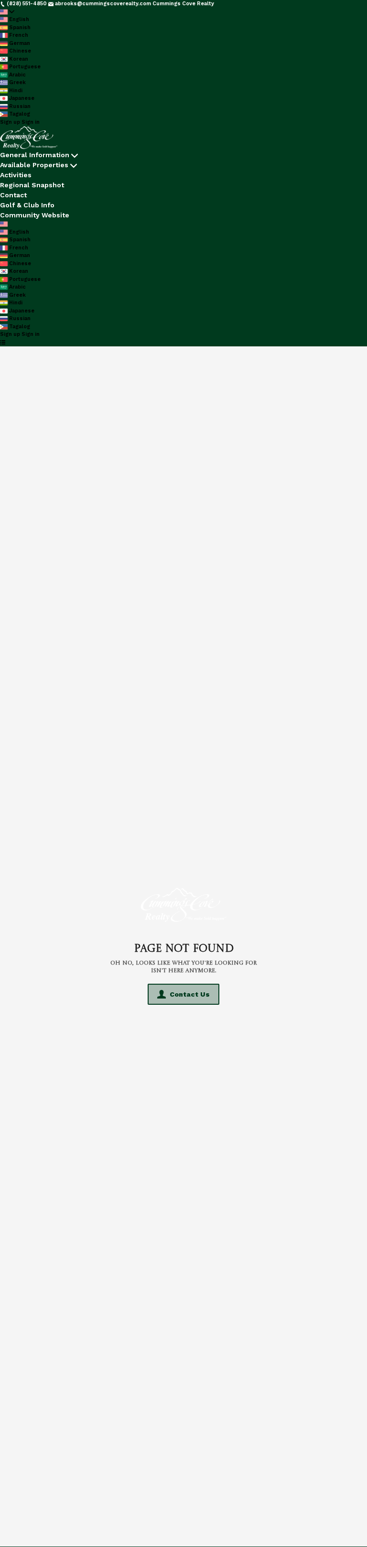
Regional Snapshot (32, 185)
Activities (16, 175)
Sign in (31, 122)
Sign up (10, 122)
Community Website (34, 215)
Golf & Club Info (27, 205)
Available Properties (34, 165)
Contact (13, 195)
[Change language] (7, 12)
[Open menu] (2, 343)
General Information (34, 155)
